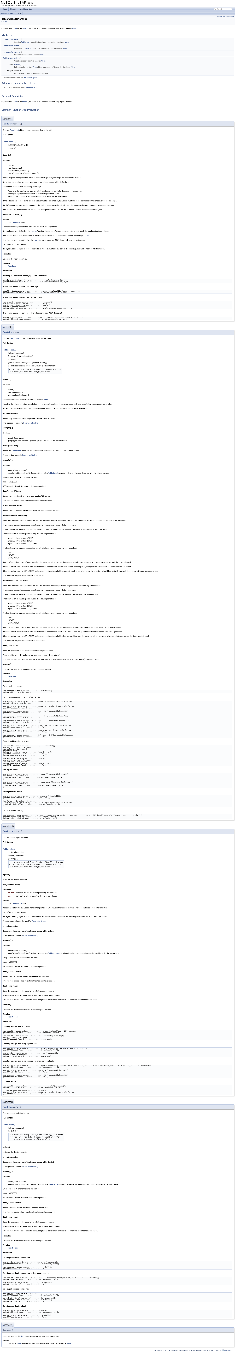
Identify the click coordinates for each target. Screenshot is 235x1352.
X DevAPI (4, 22)
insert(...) (12, 142)
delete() (12, 1125)
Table (19, 13)
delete (17, 58)
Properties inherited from (20, 88)
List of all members (228, 16)
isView (17, 64)
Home (5, 9)
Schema (25, 28)
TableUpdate (7, 52)
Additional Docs (26, 9)
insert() (33, 231)
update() (12, 849)
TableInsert (8, 39)
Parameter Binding (30, 423)
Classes (13, 9)
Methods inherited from (20, 78)
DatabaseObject (30, 78)
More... (74, 28)
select (16, 46)
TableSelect (8, 46)
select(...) (12, 350)
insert (16, 39)
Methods (219, 16)
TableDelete (8, 58)
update (17, 52)
